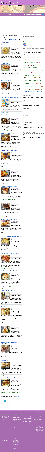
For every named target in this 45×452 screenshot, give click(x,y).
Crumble (12, 147)
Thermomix (9, 321)
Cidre (34, 65)
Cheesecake (38, 62)
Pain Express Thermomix (7, 306)
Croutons (2, 60)
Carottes (26, 62)
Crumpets (3, 360)
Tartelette (2, 216)
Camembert (36, 60)
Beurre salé (13, 165)
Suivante (3, 403)
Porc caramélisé (5, 80)
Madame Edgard (13, 39)
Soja (25, 86)
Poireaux (7, 60)
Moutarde (34, 75)
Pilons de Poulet (4, 199)
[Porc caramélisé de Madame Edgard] (5, 85)
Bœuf (12, 130)
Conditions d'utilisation (5, 421)
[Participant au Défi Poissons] (24, 44)
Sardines (2, 112)
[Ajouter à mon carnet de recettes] (9, 46)
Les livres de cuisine (38, 419)
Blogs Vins (37, 422)
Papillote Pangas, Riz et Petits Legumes (11, 270)
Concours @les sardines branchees (10, 97)
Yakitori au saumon (6, 63)
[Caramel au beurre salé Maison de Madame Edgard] (5, 155)
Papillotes (10, 286)
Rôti (40, 80)
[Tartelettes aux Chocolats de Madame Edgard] (5, 206)
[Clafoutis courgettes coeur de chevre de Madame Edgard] (5, 241)
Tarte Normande (34, 86)
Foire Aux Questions (27, 421)
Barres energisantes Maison (8, 219)
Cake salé (30, 60)
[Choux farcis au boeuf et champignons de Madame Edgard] (5, 120)
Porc (2, 95)
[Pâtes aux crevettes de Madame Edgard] (5, 173)
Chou (16, 130)
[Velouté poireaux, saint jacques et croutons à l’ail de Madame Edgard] (5, 50)
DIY (37, 70)
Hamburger (26, 75)
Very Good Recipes (5, 440)
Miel (31, 75)
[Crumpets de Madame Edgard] (5, 365)
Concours (7, 112)
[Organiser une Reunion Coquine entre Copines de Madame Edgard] (5, 348)
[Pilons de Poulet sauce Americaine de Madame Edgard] (5, 190)
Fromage (41, 70)
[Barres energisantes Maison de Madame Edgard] (5, 223)
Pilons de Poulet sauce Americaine (9, 186)
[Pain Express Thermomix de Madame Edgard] (5, 311)
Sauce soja (26, 83)
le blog (14, 426)
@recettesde (18, 426)
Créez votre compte (37, 126)
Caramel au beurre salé (5, 165)
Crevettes (2, 183)
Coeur (16, 251)
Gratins (39, 73)
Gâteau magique (27, 72)
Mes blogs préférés (10, 14)
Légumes (14, 286)
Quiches (34, 80)
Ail (19, 60)
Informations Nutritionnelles (15, 441)
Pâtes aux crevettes (6, 169)
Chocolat (7, 216)
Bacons (27, 57)
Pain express (3, 321)
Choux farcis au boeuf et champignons (10, 114)
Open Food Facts (16, 444)
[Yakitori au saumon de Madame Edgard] (5, 67)
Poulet (9, 199)
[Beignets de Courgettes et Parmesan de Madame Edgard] (5, 382)
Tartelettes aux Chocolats (7, 202)
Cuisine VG (37, 426)
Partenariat (29, 77)
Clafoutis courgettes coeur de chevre (10, 236)
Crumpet (2, 375)
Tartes (9, 268)
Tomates (37, 89)
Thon (12, 268)
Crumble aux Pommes (6, 133)
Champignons (3, 130)
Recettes (3, 14)
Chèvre (12, 251)
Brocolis (39, 57)
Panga (2, 288)
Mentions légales (5, 419)
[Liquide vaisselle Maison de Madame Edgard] (5, 295)
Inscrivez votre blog (27, 416)
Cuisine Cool (37, 429)
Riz (5, 288)
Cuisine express (16, 321)
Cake (25, 60)
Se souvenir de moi (28, 122)
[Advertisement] (22, 25)
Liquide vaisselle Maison (7, 290)
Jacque (11, 60)
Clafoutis (8, 251)
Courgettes (3, 251)
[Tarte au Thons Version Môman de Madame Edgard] (5, 258)
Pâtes (7, 183)
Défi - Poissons (4, 286)
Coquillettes (34, 67)
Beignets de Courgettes (5, 392)
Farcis (8, 130)
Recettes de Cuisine (4, 412)
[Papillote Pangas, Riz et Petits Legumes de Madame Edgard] (5, 276)
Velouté (16, 60)
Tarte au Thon (3, 268)
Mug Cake (39, 75)
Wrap (2, 339)
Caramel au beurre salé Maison (9, 150)
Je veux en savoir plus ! (17, 417)
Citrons (38, 65)
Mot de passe (25, 115)
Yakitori (2, 77)
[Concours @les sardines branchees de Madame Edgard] (5, 102)
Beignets (18, 392)
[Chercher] (43, 14)
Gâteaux (33, 73)
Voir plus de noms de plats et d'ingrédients (33, 91)
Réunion (2, 358)
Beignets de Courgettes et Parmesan (10, 377)
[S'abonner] (11, 48)
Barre (2, 233)
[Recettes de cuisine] (9, 2)
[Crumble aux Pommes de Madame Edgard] (5, 137)
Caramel (18, 165)
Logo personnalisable (27, 423)
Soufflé (28, 86)
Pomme (16, 147)
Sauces (13, 199)
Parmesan (3, 393)
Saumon (6, 77)
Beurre (2, 166)
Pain (2, 322)
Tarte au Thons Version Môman (9, 253)
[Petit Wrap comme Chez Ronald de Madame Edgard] (5, 329)
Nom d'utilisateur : (26, 108)
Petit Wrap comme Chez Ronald (9, 325)
